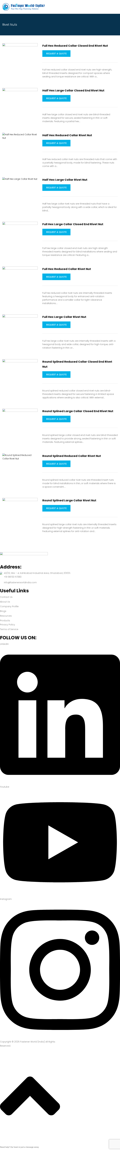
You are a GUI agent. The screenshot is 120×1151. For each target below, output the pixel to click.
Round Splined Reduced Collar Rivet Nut (71, 456)
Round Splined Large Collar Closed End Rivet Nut (77, 411)
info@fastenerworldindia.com (20, 582)
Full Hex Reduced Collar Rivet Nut (66, 269)
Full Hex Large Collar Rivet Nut (64, 317)
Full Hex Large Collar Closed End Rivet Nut (72, 224)
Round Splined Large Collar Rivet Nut (69, 500)
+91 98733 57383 (12, 576)
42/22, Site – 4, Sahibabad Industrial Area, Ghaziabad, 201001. (37, 573)
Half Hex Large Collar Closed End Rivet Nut (73, 90)
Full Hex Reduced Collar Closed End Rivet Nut (75, 46)
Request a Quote (56, 53)
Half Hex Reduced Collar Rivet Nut (67, 135)
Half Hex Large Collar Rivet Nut (64, 180)
